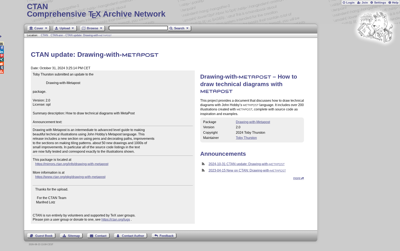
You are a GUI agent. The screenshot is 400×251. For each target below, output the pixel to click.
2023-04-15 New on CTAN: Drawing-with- (247, 170)
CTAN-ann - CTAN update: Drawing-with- (81, 35)
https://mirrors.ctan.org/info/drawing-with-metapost (71, 164)
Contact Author (133, 235)
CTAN (44, 35)
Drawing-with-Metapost (253, 122)
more (297, 178)
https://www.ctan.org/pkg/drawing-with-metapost (70, 177)
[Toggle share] (1, 36)
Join (365, 2)
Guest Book (43, 235)
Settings (380, 2)
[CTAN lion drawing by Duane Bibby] (375, 50)
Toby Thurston (246, 138)
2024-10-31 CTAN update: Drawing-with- (247, 164)
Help (395, 2)
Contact (100, 235)
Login (350, 2)
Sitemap (74, 235)
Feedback (167, 235)
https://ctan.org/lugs (115, 219)
